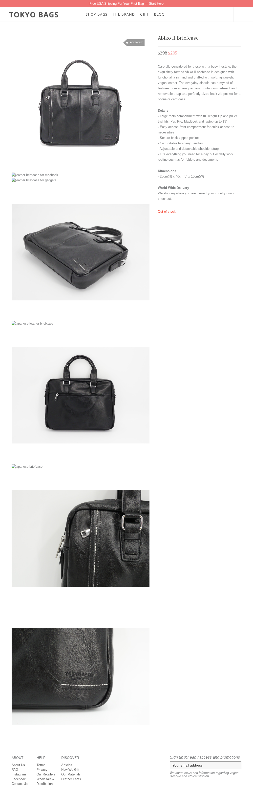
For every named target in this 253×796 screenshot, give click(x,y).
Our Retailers (46, 774)
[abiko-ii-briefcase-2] (20, 43)
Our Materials (71, 774)
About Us (18, 765)
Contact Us (20, 784)
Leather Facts (71, 779)
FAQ (15, 769)
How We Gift (70, 769)
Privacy (42, 769)
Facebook (19, 779)
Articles (66, 765)
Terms (41, 765)
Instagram (19, 774)
